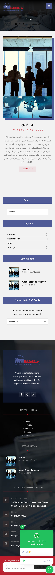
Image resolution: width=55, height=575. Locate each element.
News (9, 243)
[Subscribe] (45, 321)
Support (29, 421)
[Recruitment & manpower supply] (13, 8)
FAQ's (29, 432)
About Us (29, 428)
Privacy (29, 425)
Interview (11, 234)
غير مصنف (11, 247)
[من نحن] (14, 272)
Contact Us (29, 435)
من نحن (26, 269)
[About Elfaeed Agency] (14, 285)
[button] (49, 6)
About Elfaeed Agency (34, 281)
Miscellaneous (13, 239)
